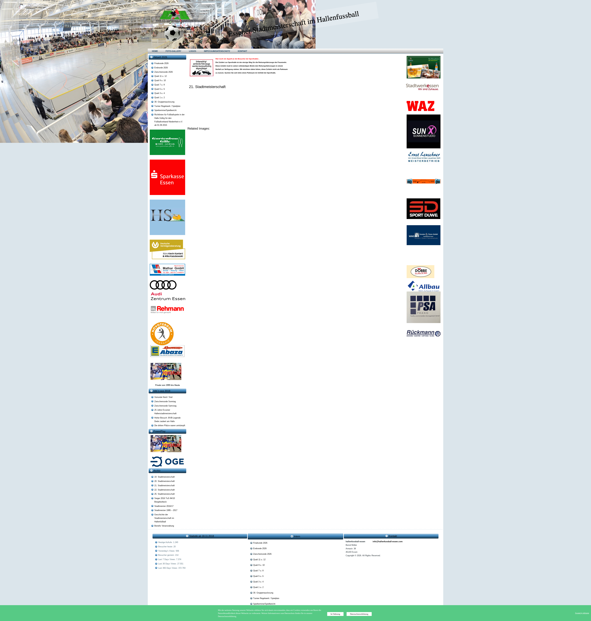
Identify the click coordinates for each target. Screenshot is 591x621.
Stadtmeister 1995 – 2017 (165, 510)
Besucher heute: (165, 546)
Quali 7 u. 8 (159, 85)
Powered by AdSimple (582, 613)
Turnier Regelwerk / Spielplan (167, 106)
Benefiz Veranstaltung (164, 526)
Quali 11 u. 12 (160, 76)
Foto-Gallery (173, 51)
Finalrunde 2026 (161, 63)
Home (155, 51)
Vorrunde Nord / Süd (163, 397)
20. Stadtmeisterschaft (164, 481)
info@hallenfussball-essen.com (388, 541)
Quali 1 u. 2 (159, 97)
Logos (192, 51)
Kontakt (242, 51)
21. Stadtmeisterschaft (164, 485)
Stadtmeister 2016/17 (163, 506)
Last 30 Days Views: (167, 564)
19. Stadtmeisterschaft (164, 477)
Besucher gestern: (166, 555)
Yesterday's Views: (167, 551)
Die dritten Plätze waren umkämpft (169, 425)
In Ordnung (335, 614)
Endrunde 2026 (161, 67)
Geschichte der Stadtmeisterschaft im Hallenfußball (164, 518)
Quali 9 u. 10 (160, 80)
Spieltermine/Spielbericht (165, 110)
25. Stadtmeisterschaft (164, 494)
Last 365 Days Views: (168, 568)
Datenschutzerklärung (359, 614)
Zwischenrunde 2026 (163, 72)
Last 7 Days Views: (167, 559)
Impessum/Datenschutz (217, 51)
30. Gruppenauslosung (164, 102)
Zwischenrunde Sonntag (165, 401)
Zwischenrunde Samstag (165, 406)
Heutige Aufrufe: (165, 542)
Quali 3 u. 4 (159, 93)
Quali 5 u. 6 (159, 89)
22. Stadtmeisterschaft (164, 490)
